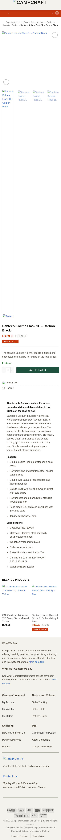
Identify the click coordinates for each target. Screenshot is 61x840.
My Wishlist (8, 709)
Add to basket (37, 370)
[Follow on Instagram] (30, 802)
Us (10, 776)
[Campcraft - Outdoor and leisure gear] (30, 5)
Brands (6, 746)
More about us (36, 662)
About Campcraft (41, 740)
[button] (4, 5)
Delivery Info (38, 709)
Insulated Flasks (10, 25)
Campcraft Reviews (42, 746)
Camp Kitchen (37, 22)
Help (15, 758)
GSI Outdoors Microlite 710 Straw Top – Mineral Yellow (15, 618)
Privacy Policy (38, 836)
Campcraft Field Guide (44, 733)
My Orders (7, 716)
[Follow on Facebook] (25, 802)
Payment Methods (11, 740)
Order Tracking (40, 702)
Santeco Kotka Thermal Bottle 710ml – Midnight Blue (45, 618)
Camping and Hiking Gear (17, 22)
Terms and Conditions (19, 836)
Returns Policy (39, 716)
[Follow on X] (35, 802)
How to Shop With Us (13, 733)
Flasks (49, 22)
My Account (8, 702)
